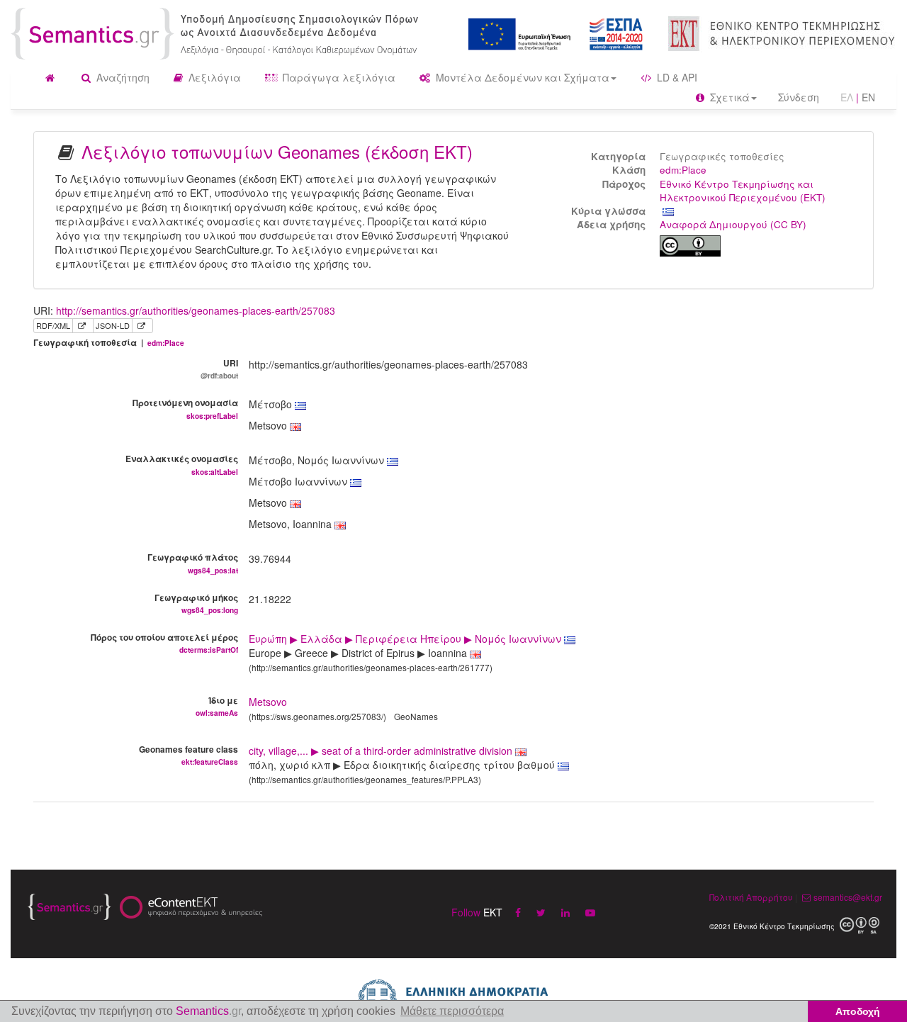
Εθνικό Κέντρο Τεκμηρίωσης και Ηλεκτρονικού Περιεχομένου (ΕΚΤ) (743, 190)
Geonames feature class (188, 755)
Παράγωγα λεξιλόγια (337, 77)
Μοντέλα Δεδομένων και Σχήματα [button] (521, 77)
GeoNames (416, 716)
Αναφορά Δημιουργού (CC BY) (733, 224)
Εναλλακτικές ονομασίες (181, 464)
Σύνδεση (798, 97)
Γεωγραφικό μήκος (196, 603)
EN (868, 97)
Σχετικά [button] (728, 97)
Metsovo (268, 702)
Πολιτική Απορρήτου (751, 897)
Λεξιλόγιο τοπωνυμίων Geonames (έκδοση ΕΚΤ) (277, 151)
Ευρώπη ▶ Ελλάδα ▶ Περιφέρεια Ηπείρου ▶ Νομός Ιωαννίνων (406, 638)
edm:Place (683, 169)
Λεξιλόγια (213, 77)
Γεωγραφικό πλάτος (192, 563)
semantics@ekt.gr (847, 897)
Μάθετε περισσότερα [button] (452, 1011)
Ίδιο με (217, 706)
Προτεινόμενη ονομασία (185, 408)
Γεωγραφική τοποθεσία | (108, 343)
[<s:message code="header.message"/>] (217, 32)
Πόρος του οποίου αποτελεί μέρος (164, 643)
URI (219, 368)
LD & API (675, 77)
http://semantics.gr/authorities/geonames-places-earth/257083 (195, 310)
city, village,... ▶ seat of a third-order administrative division (382, 750)
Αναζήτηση (122, 77)
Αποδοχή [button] (857, 1011)
